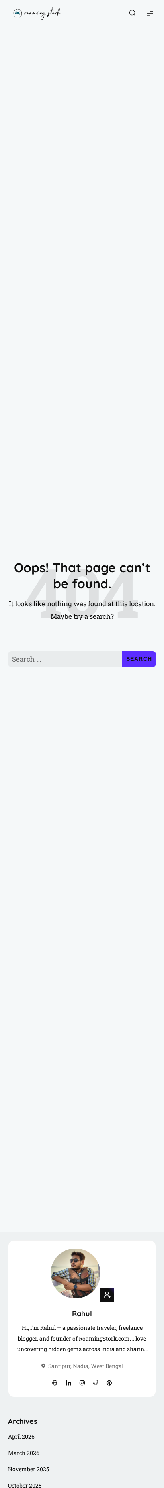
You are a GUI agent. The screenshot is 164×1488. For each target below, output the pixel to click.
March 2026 (23, 1453)
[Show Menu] (150, 13)
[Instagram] (82, 1383)
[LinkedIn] (68, 1383)
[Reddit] (95, 1383)
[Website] (55, 1383)
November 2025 (28, 1469)
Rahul (82, 1313)
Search (139, 659)
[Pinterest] (109, 1383)
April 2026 (21, 1436)
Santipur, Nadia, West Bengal (85, 1366)
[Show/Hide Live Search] (132, 13)
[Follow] (107, 1295)
